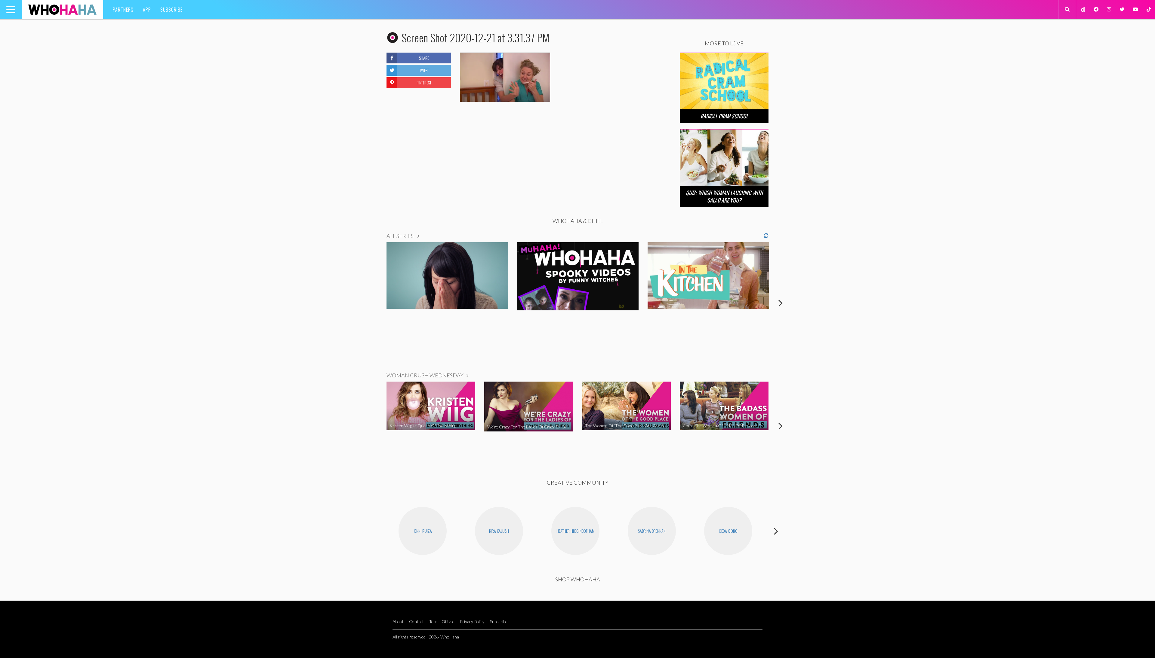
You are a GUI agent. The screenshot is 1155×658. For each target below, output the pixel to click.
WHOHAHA (62, 10)
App (147, 9)
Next (780, 302)
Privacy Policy (472, 621)
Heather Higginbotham (575, 531)
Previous (374, 302)
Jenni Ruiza (423, 531)
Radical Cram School (724, 116)
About (398, 621)
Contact (416, 621)
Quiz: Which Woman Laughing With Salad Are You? (724, 196)
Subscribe (171, 9)
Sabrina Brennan (652, 531)
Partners (123, 9)
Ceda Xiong (728, 531)
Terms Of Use (441, 621)
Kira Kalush (499, 531)
